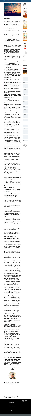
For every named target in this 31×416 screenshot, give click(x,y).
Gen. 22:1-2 (6, 191)
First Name (24, 60)
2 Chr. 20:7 (12, 47)
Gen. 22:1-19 (12, 202)
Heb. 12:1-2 (12, 97)
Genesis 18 (10, 24)
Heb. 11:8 (6, 158)
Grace (24, 94)
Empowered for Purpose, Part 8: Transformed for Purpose (12, 402)
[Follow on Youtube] (23, 5)
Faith (24, 82)
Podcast (24, 133)
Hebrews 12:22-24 (16, 307)
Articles (24, 128)
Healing (24, 96)
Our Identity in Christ (25, 101)
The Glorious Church (24, 109)
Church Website (25, 73)
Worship (24, 119)
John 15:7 (5, 330)
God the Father (25, 89)
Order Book (24, 17)
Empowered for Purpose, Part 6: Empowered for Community (12, 410)
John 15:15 (5, 70)
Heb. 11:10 (15, 302)
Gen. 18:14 (10, 28)
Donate (24, 140)
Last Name (24, 62)
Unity (24, 117)
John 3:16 (5, 194)
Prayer (24, 104)
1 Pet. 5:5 (18, 334)
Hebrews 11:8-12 (6, 89)
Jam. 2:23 (13, 45)
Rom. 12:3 (7, 128)
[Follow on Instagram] (24, 4)
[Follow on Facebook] (23, 4)
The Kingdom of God (25, 114)
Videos (24, 135)
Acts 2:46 (14, 336)
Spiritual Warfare (24, 106)
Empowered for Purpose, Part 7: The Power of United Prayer (12, 406)
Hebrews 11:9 (7, 92)
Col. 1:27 (8, 320)
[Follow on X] (25, 4)
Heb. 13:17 (14, 334)
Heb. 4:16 (14, 229)
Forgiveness (24, 87)
